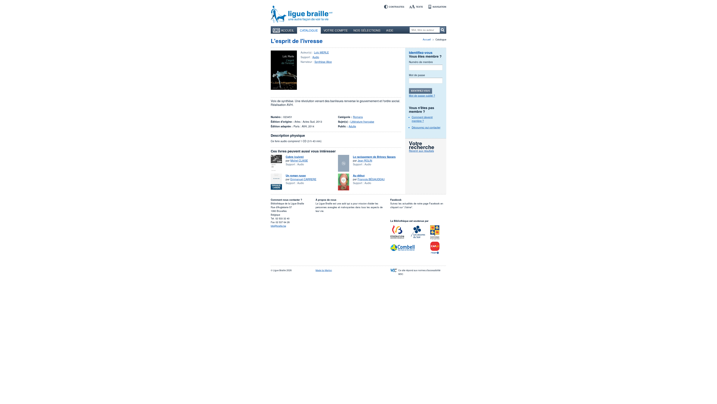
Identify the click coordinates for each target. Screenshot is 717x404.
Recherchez (442, 30)
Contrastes (396, 6)
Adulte (352, 126)
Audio (315, 57)
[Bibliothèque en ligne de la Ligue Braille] (301, 14)
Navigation (439, 6)
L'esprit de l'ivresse (297, 41)
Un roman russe (296, 175)
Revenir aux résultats (421, 151)
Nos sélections (367, 30)
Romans (358, 117)
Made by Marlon (324, 270)
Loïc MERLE (321, 52)
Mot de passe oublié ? (422, 95)
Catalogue (309, 30)
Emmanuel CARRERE (303, 179)
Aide (389, 30)
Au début (359, 175)
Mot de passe (417, 75)
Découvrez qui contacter (426, 127)
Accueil (287, 30)
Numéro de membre (421, 62)
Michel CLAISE (299, 160)
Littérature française (362, 121)
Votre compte (336, 30)
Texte (419, 6)
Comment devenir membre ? (422, 119)
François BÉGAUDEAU (371, 179)
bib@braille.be (278, 226)
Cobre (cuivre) (295, 157)
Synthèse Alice (323, 62)
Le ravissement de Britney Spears (374, 157)
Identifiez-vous (420, 91)
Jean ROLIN (365, 160)
